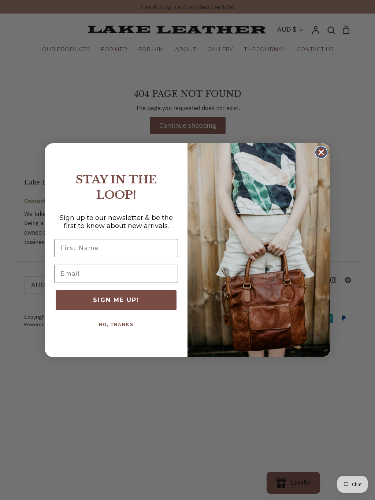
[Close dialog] (321, 152)
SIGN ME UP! (116, 299)
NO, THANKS (116, 324)
